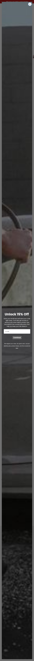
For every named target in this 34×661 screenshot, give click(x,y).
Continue (17, 338)
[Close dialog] (29, 4)
